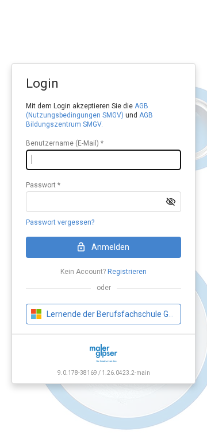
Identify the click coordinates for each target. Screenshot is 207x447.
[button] (171, 202)
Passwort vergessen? (60, 222)
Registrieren (127, 272)
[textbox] (103, 160)
